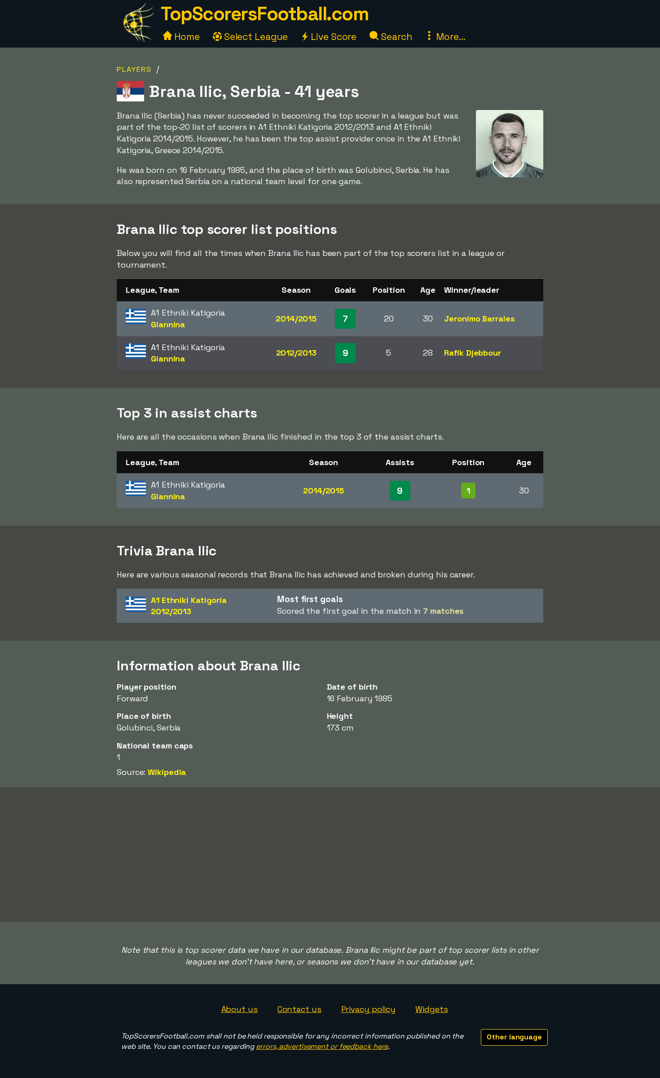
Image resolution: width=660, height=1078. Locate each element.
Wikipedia (167, 772)
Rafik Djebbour (472, 353)
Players (134, 69)
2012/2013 (296, 353)
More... (449, 37)
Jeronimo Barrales (479, 318)
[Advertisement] (330, 854)
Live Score (332, 37)
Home (186, 37)
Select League (255, 37)
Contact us (299, 1009)
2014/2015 (296, 318)
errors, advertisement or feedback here (322, 1046)
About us (239, 1009)
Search (395, 37)
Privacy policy (368, 1009)
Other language (514, 1037)
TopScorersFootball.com (264, 14)
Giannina (168, 324)
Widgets (431, 1009)
